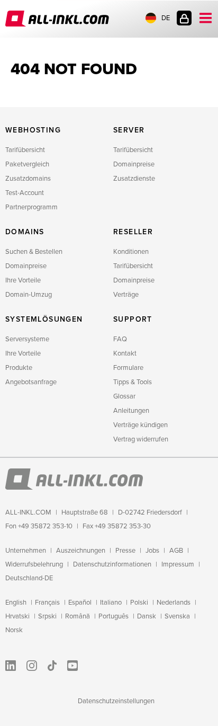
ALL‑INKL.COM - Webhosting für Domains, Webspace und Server (58, 18)
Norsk (14, 630)
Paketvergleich (27, 164)
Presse (125, 550)
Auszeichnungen (80, 550)
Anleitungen (131, 410)
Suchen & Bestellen (33, 251)
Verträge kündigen (140, 425)
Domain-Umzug (28, 294)
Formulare (128, 368)
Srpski (47, 616)
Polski (139, 602)
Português (113, 616)
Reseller (133, 231)
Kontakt (125, 353)
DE (165, 18)
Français (47, 602)
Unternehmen (25, 550)
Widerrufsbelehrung (34, 564)
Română (77, 616)
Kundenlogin (184, 18)
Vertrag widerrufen (140, 439)
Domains (24, 231)
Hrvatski (17, 616)
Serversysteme (27, 339)
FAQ (120, 339)
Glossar (124, 396)
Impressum (177, 564)
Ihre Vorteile (23, 280)
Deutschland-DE (29, 578)
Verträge (126, 294)
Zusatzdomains (28, 178)
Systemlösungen (44, 319)
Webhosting (33, 130)
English (15, 602)
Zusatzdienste (134, 178)
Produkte (18, 368)
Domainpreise (134, 164)
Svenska (177, 616)
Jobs (152, 550)
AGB (176, 550)
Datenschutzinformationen (112, 564)
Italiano (111, 602)
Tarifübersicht (25, 150)
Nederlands (173, 602)
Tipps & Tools (132, 382)
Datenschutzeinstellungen (116, 701)
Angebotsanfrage (31, 382)
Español (80, 602)
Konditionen (131, 251)
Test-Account (24, 193)
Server (128, 130)
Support (132, 319)
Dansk (146, 616)
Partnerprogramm (31, 207)
